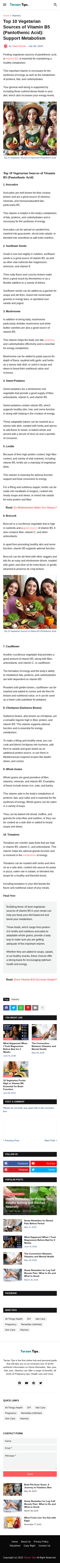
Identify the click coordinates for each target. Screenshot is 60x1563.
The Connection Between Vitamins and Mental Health (44, 1046)
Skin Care (10, 1329)
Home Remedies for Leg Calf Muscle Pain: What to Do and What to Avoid (40, 1273)
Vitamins (16, 15)
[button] (4, 5)
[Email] (35, 1008)
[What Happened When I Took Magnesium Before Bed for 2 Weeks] (12, 1242)
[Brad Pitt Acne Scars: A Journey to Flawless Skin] (12, 1489)
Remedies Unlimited (31, 1324)
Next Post (50, 1140)
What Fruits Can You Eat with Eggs (40, 1519)
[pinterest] (33, 1383)
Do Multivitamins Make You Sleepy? (35, 507)
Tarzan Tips (30, 1557)
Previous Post (12, 1140)
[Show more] (42, 1008)
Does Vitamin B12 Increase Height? (35, 979)
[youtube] (26, 1383)
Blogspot (22, 1551)
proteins (49, 340)
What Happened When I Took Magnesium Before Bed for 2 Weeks (15, 1047)
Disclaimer (15, 1545)
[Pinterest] (28, 1008)
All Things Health (14, 1318)
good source (30, 528)
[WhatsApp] (21, 1008)
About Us (26, 1541)
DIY (29, 1318)
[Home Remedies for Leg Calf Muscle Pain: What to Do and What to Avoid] (12, 1275)
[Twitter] (13, 1008)
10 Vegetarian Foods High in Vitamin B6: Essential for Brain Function (14, 1085)
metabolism (29, 855)
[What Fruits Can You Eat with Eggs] (12, 1522)
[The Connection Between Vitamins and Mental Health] (12, 1258)
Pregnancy (10, 1324)
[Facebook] (6, 1008)
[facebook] (19, 1383)
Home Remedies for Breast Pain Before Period (38, 1222)
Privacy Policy (41, 1541)
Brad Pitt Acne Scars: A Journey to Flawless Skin (38, 1486)
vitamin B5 (12, 58)
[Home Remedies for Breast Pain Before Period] (12, 1225)
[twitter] (40, 1383)
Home (6, 15)
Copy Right (29, 1545)
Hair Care (40, 1318)
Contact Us (44, 1545)
